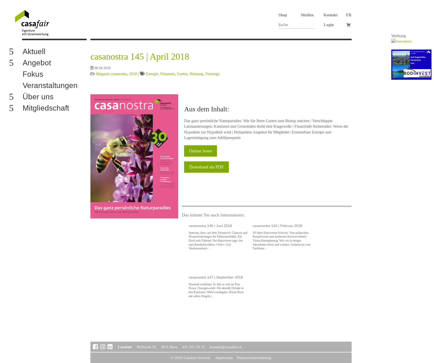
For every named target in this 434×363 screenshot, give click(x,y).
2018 (133, 74)
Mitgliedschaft (46, 108)
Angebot (37, 63)
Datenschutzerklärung (254, 358)
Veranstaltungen (50, 85)
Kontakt (330, 15)
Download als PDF (206, 166)
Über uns (38, 97)
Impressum (224, 358)
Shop (282, 15)
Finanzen (167, 74)
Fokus (33, 74)
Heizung (196, 74)
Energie (152, 74)
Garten (182, 74)
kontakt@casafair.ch (226, 347)
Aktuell (34, 52)
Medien (307, 15)
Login (329, 25)
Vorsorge (212, 74)
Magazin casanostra (111, 74)
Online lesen (200, 150)
